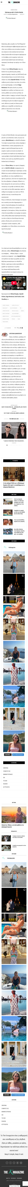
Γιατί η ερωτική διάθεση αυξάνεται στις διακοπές (19, 520)
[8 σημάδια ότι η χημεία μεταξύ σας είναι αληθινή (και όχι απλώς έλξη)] (8, 513)
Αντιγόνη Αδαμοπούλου (13, 14)
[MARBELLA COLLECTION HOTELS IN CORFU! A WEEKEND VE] (14, 1028)
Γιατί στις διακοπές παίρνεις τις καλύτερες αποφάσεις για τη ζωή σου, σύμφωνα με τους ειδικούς (19, 502)
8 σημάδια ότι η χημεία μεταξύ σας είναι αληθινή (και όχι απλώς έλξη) (19, 512)
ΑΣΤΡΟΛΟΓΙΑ (6, 787)
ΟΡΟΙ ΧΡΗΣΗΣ (13, 1178)
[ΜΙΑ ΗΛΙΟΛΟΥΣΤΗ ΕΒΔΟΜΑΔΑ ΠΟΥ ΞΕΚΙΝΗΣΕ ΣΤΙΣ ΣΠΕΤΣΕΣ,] (14, 1054)
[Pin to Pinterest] (20, 327)
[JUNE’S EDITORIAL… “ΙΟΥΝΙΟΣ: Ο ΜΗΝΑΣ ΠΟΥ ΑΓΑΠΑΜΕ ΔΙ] (14, 1079)
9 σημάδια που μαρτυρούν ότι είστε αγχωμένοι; (19, 846)
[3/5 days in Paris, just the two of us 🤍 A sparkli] (14, 584)
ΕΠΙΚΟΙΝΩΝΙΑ (19, 1178)
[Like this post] (15, 327)
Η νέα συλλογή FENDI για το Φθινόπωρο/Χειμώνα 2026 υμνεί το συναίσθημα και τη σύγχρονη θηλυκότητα (13, 485)
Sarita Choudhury (6, 313)
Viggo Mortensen (15, 313)
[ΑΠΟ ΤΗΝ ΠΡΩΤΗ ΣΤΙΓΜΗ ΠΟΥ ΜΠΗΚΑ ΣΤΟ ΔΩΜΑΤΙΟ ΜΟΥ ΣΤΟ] (14, 1002)
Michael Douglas (15, 310)
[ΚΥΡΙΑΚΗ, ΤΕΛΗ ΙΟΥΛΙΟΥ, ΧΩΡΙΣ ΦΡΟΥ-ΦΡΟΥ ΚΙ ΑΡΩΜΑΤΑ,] (14, 925)
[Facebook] (7, 1163)
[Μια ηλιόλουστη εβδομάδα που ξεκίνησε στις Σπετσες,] (14, 719)
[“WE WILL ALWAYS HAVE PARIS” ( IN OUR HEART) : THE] (14, 874)
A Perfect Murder (6, 305)
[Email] (21, 1163)
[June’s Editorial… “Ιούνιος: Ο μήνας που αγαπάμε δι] (14, 741)
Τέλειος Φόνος (5, 321)
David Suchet (5, 308)
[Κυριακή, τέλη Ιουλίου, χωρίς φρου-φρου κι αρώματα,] (14, 607)
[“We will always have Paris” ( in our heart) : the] (14, 562)
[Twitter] (10, 1163)
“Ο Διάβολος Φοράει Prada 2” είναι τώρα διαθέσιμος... (14, 440)
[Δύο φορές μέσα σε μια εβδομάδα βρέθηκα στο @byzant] (14, 629)
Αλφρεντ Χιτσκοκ (6, 316)
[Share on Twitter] (18, 328)
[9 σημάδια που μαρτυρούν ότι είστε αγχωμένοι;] (6, 848)
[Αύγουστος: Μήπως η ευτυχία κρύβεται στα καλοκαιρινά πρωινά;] (14, 815)
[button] (3, 433)
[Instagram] (14, 1163)
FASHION (5, 784)
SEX (4, 777)
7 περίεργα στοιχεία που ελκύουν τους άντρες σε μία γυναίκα (18, 836)
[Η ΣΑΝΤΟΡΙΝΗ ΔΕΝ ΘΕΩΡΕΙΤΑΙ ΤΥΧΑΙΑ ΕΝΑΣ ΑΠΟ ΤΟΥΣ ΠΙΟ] (14, 977)
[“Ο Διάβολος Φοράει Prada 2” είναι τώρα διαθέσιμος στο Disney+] (14, 430)
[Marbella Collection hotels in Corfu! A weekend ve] (14, 696)
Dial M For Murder (13, 308)
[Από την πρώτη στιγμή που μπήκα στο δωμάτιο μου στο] (14, 674)
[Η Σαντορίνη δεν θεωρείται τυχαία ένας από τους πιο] (14, 651)
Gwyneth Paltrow (6, 310)
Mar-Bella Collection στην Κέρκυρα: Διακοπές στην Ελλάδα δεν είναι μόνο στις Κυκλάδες (19, 532)
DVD (20, 308)
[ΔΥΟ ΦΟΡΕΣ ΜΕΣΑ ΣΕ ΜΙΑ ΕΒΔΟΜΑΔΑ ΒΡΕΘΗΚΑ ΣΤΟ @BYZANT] (14, 951)
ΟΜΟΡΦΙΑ (5, 768)
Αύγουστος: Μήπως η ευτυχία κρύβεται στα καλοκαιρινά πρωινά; (13, 826)
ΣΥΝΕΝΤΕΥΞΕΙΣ (6, 771)
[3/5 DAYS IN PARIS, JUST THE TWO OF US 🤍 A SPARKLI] (14, 900)
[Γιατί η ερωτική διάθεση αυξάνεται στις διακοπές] (8, 522)
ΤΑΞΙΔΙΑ (5, 780)
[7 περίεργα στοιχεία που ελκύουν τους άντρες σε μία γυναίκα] (6, 838)
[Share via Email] (22, 327)
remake (22, 310)
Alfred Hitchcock (15, 305)
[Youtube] (17, 1163)
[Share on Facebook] (17, 327)
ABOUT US (8, 1178)
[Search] (26, 2)
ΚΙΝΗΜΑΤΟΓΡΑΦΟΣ (8, 774)
